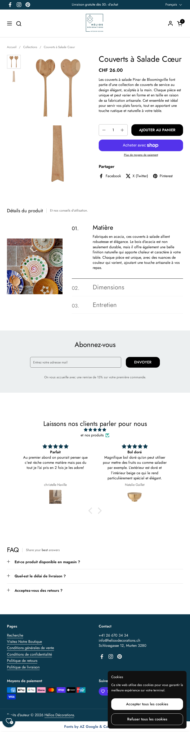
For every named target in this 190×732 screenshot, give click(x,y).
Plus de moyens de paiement (141, 155)
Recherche (15, 635)
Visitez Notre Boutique (24, 641)
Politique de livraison (23, 667)
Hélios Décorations (59, 715)
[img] (95, 429)
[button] (19, 23)
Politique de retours (22, 660)
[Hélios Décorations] (95, 23)
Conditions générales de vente (30, 647)
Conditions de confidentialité (29, 654)
